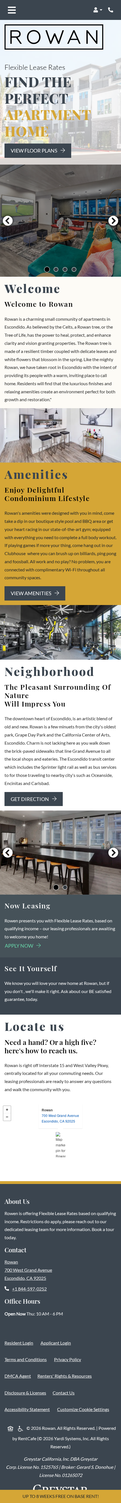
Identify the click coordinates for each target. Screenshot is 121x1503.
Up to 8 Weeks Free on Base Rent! (61, 1496)
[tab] (47, 269)
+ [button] (7, 1109)
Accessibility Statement (28, 1409)
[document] (60, 1142)
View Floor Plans (34, 150)
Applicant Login (57, 1342)
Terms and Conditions (27, 1359)
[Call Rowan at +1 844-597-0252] (110, 10)
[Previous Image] (7, 220)
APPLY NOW (23, 945)
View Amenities (31, 593)
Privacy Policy (68, 1359)
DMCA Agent (19, 1376)
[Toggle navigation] (12, 10)
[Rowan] (61, 1144)
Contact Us (64, 1392)
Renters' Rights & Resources (65, 1376)
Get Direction (30, 799)
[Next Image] (113, 220)
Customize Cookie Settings (83, 1409)
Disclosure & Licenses (26, 1392)
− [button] (7, 1117)
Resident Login (20, 1342)
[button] (98, 10)
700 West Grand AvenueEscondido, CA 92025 (60, 1118)
